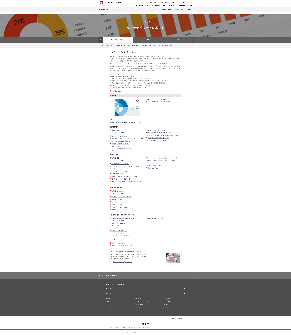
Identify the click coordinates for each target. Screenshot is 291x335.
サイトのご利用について (110, 327)
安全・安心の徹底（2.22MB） (156, 168)
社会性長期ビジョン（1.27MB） (120, 164)
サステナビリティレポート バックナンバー (127, 45)
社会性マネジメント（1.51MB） (120, 171)
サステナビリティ (104, 10)
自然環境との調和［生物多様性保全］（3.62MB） (161, 133)
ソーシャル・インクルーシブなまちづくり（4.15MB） (163, 158)
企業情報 (108, 299)
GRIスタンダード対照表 (165, 45)
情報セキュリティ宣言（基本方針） (123, 327)
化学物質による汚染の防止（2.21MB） (158, 138)
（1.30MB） (156, 218)
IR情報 (107, 302)
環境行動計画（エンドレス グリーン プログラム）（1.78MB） (128, 139)
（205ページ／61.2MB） (157, 99)
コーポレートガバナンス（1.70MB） (121, 197)
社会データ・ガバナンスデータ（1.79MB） (123, 245)
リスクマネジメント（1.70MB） (120, 207)
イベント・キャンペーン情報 (142, 302)
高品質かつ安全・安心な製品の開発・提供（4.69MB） (163, 160)
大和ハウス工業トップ (102, 12)
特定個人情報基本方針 (143, 327)
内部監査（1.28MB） (117, 210)
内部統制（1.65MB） (117, 199)
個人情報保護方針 (134, 327)
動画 (177, 39)
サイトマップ (138, 311)
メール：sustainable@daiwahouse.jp (123, 262)
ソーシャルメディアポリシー (155, 327)
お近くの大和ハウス (154, 2)
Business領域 (167, 302)
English (184, 2)
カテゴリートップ (101, 40)
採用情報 (108, 311)
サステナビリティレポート (118, 39)
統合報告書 (148, 39)
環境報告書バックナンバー (148, 45)
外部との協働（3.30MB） (118, 223)
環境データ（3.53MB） (117, 243)
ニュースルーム (181, 5)
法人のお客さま (149, 5)
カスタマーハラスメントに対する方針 (178, 327)
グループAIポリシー (166, 327)
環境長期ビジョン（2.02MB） (119, 136)
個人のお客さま (139, 5)
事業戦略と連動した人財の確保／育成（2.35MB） (125, 176)
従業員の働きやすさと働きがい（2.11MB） (123, 179)
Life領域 (166, 305)
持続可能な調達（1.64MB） (155, 165)
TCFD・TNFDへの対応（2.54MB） (157, 140)
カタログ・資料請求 (164, 2)
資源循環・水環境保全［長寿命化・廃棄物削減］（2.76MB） (164, 135)
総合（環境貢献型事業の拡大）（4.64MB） (123, 141)
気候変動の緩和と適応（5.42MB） (157, 130)
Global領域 (166, 308)
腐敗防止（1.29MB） (117, 204)
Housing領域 (167, 299)
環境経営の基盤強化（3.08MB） (120, 144)
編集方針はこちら (116, 91)
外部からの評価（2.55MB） (119, 231)
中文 (187, 2)
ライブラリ (116, 12)
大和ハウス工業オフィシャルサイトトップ (116, 284)
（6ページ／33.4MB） (126, 122)
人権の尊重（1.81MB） (117, 174)
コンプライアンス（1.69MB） (119, 202)
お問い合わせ (172, 2)
